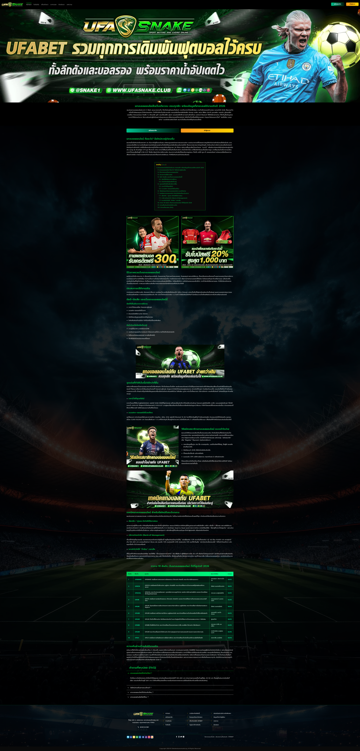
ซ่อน (164, 165)
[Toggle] (128, 673)
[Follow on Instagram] (179, 737)
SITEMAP (230, 737)
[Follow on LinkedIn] (183, 737)
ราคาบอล (53, 4)
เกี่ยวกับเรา (44, 4)
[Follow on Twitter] (181, 737)
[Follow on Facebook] (176, 737)
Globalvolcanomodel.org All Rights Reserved (186, 748)
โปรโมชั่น (36, 4)
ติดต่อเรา (61, 4)
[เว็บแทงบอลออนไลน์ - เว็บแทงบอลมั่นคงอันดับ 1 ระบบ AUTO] (12, 4)
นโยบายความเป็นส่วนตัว (221, 737)
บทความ (69, 4)
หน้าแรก (29, 4)
